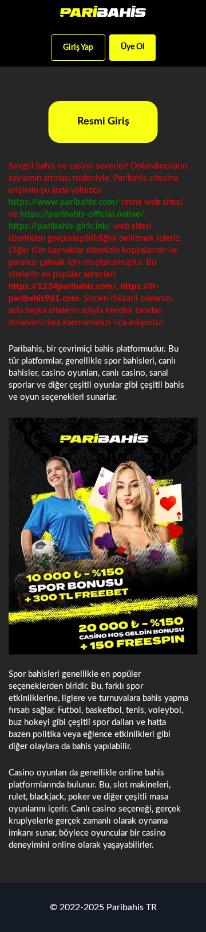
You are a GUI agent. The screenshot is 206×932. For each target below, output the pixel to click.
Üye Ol (132, 47)
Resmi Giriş (103, 121)
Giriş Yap (78, 48)
